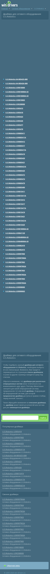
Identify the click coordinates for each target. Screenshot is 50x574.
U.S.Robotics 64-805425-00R (16, 79)
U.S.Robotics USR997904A (15, 283)
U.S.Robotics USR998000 (15, 287)
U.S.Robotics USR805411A (15, 137)
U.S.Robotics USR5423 (14, 117)
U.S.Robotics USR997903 (15, 270)
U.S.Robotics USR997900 (15, 254)
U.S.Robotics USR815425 (15, 225)
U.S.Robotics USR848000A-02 (16, 237)
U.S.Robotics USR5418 (14, 112)
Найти (43, 417)
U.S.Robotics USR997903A (15, 275)
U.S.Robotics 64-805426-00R (16, 83)
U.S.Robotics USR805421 (15, 162)
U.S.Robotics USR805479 (15, 183)
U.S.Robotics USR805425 (15, 171)
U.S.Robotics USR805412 (15, 142)
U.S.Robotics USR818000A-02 (16, 229)
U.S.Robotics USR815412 (15, 200)
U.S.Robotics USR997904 (15, 279)
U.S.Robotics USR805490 (15, 187)
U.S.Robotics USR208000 (15, 104)
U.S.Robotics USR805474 (15, 179)
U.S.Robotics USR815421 (15, 216)
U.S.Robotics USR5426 (14, 121)
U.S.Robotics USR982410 (15, 245)
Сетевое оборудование (21, 9)
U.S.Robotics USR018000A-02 (16, 92)
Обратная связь (13, 566)
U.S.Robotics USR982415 (15, 250)
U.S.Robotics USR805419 (15, 154)
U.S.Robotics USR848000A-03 (16, 241)
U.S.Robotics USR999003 (15, 291)
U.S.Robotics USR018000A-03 (16, 96)
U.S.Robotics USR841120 (15, 233)
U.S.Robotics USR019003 (15, 100)
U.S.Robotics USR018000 (15, 87)
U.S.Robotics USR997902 (15, 262)
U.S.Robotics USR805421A (15, 166)
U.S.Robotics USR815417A (15, 208)
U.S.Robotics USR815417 (15, 204)
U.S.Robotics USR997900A (15, 258)
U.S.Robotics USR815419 (15, 212)
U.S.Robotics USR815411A (15, 196)
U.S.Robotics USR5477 (14, 125)
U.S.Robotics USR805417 (15, 146)
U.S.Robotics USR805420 (15, 158)
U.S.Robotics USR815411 (15, 191)
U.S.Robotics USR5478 (14, 129)
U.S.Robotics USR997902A (15, 266)
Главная (4, 9)
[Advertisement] (25, 47)
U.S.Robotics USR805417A (15, 150)
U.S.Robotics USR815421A (15, 221)
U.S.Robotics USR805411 (15, 133)
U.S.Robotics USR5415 (14, 108)
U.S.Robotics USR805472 (15, 175)
